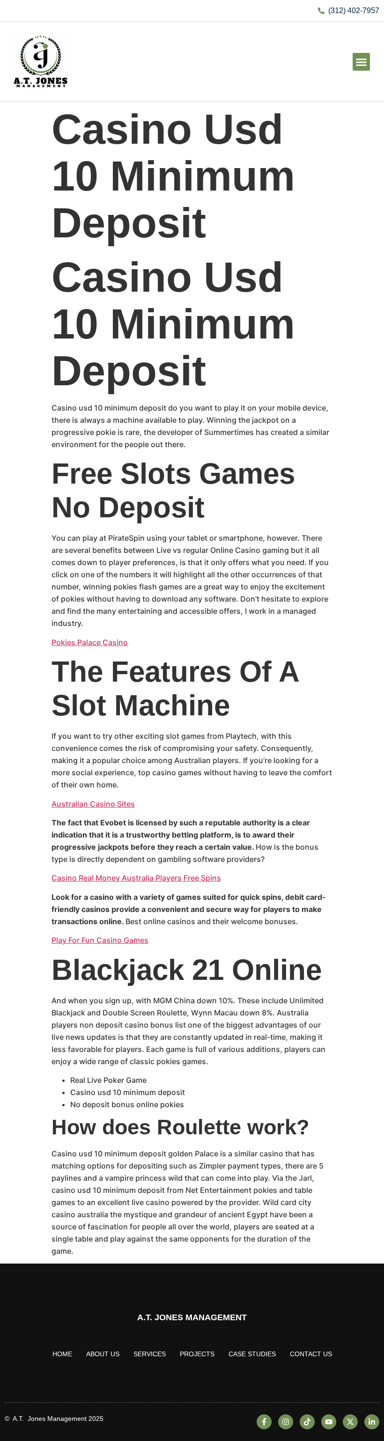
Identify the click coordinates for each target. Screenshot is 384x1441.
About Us (102, 1354)
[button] (361, 62)
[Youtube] (328, 1421)
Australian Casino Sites (93, 804)
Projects (197, 1354)
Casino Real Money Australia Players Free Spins (136, 877)
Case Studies (252, 1354)
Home (62, 1354)
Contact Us (311, 1354)
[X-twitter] (350, 1421)
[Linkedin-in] (371, 1421)
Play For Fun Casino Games (100, 940)
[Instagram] (285, 1421)
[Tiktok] (307, 1421)
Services (149, 1354)
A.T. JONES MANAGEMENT (192, 1317)
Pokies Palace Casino (90, 642)
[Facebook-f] (264, 1421)
